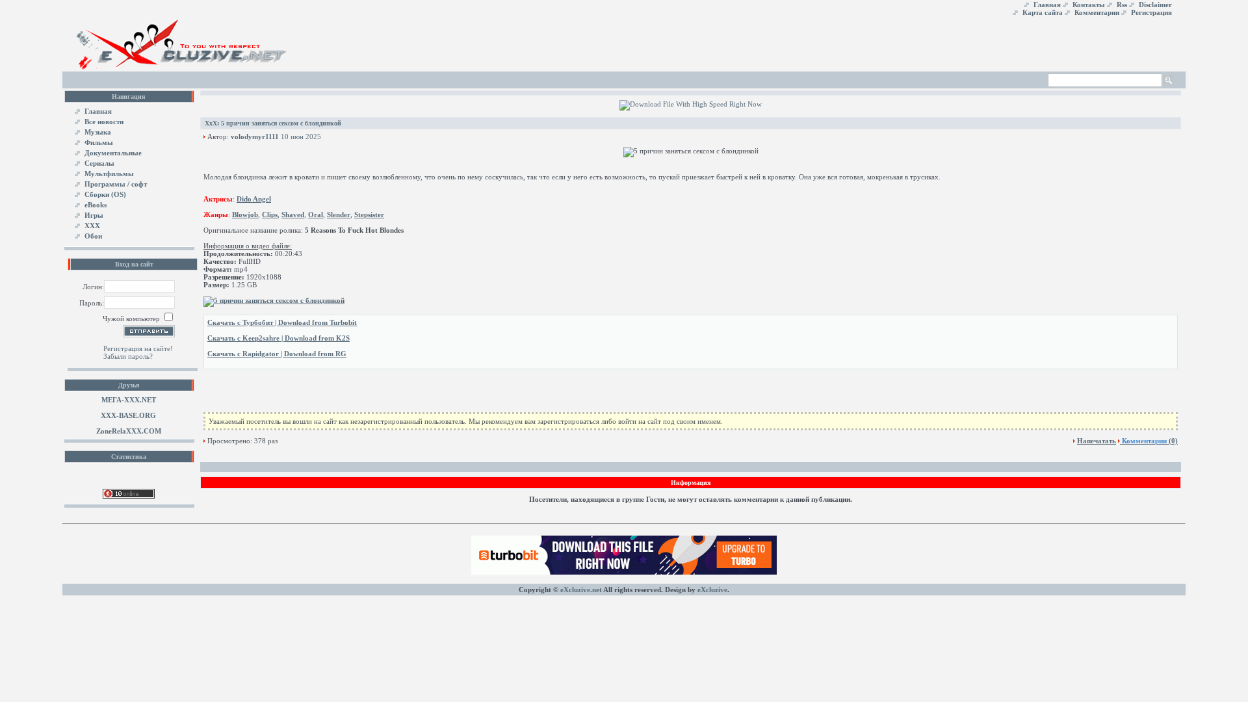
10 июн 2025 (301, 136)
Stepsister (369, 214)
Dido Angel (254, 199)
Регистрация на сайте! (138, 348)
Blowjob (245, 214)
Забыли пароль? (128, 356)
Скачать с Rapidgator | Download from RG (276, 354)
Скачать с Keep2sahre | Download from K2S (278, 338)
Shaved (292, 214)
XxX (211, 123)
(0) (1150, 441)
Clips (270, 214)
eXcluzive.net (581, 589)
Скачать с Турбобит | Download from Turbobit (282, 322)
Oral (315, 214)
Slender (338, 214)
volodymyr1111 (255, 136)
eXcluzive (712, 589)
